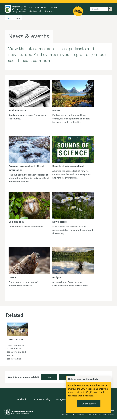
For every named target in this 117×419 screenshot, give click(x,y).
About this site (78, 414)
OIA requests (108, 414)
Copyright (66, 414)
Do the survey (89, 403)
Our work (49, 11)
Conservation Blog (41, 399)
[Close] (108, 379)
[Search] (110, 9)
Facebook (21, 399)
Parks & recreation (38, 7)
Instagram (61, 399)
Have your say (15, 339)
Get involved (35, 11)
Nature (54, 7)
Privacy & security (94, 414)
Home (9, 18)
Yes (49, 377)
